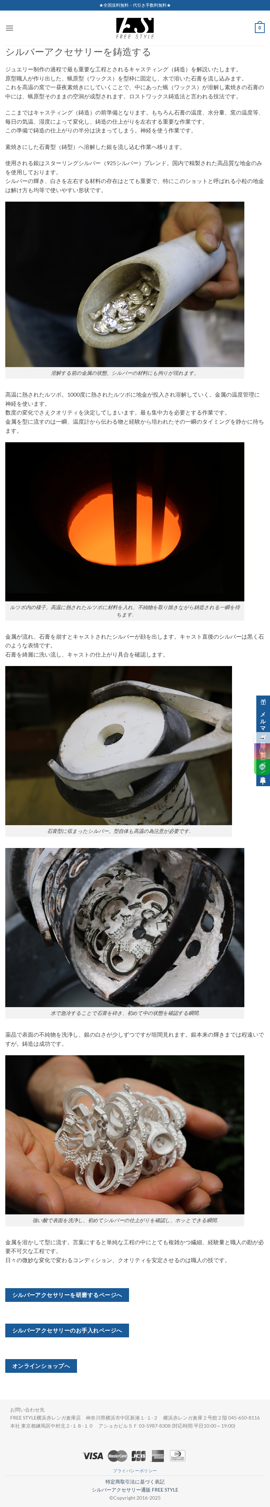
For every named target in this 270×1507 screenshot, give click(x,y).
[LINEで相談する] (262, 767)
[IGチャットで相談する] (262, 751)
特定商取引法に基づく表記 (135, 1482)
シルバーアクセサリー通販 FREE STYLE (135, 1490)
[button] (9, 28)
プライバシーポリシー (135, 1470)
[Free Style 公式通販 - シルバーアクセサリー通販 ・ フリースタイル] (135, 28)
